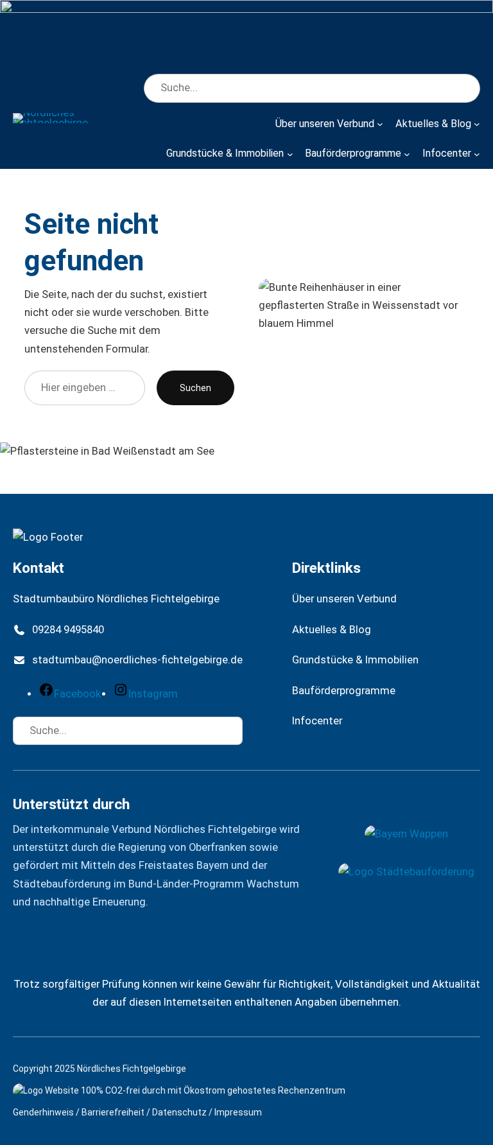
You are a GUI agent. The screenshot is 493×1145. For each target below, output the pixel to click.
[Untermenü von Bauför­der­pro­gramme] (407, 153)
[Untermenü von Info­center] (477, 153)
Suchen (195, 388)
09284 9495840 (68, 630)
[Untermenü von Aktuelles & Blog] (477, 124)
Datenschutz (179, 1112)
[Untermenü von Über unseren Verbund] (380, 124)
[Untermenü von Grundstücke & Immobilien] (290, 153)
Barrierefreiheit (113, 1112)
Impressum (238, 1112)
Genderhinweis (43, 1112)
